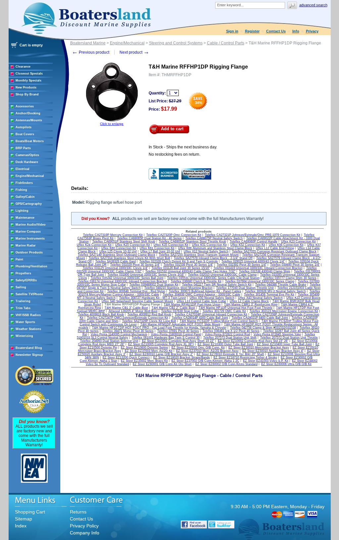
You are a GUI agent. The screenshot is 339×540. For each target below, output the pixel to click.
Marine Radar (26, 245)
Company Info (84, 532)
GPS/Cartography (29, 203)
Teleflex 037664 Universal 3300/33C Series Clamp (259, 281)
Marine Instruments (30, 238)
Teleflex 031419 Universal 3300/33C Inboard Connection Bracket (258, 268)
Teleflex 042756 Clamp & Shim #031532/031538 (263, 327)
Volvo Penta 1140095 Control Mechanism (119, 334)
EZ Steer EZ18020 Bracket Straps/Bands (181, 357)
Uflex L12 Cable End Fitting (275, 248)
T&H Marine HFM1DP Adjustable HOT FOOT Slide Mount (180, 324)
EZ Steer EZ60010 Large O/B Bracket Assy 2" (161, 354)
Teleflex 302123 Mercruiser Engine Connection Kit (284, 311)
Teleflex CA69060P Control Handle (253, 241)
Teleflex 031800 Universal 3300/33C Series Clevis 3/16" (146, 274)
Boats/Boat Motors (30, 141)
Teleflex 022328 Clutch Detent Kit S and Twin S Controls (178, 261)
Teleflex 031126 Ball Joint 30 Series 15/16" (181, 268)
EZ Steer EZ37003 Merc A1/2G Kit (148, 350)
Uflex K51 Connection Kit (209, 244)
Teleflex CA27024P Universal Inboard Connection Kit (211, 314)
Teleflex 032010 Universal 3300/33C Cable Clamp (222, 274)
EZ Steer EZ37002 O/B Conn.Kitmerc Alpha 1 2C (205, 360)
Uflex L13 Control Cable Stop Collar (201, 301)
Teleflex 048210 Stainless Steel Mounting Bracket (178, 288)
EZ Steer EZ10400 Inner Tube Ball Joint (284, 344)
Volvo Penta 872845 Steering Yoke (277, 334)
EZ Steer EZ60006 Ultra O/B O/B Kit (286, 364)
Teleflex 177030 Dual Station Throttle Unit (245, 288)
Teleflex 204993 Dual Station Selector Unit (109, 341)
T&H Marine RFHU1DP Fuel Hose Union (192, 304)
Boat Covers (25, 134)
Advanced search (313, 5)
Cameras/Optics (27, 155)
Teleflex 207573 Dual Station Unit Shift (230, 337)
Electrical (22, 169)
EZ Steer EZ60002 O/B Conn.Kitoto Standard (226, 364)
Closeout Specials (29, 73)
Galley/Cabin (25, 196)
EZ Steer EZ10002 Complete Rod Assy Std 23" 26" (253, 341)
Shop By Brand (27, 94)
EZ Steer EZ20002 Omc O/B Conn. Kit (198, 347)
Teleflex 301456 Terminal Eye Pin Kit (269, 294)
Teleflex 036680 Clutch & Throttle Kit (196, 281)
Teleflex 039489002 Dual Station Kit (153, 284)
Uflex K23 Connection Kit (298, 241)
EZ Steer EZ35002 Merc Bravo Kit (144, 360)
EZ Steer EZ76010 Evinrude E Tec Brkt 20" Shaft (230, 354)
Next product (134, 52)
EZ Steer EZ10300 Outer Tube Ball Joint (225, 344)
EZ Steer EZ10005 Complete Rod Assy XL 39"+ (161, 344)
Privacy (312, 31)
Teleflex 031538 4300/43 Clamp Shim (264, 271)
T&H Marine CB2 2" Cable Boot (173, 307)
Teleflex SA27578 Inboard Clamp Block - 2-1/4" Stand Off (213, 258)
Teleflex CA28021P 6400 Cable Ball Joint (260, 317)
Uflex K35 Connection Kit (171, 244)
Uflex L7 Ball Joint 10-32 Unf (160, 251)
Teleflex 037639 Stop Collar (180, 311)
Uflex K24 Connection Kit (94, 244)
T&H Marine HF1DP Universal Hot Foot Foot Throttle (235, 307)
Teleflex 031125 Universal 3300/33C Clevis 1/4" (115, 268)
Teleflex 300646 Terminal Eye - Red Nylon (136, 291)
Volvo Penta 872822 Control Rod (227, 334)
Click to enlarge (111, 124)
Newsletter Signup (29, 354)
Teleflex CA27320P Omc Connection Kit (173, 235)
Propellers (23, 273)
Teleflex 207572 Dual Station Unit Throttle (289, 337)
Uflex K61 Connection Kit (157, 248)
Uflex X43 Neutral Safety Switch (260, 297)
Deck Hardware (27, 162)
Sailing (21, 287)
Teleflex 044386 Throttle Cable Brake (280, 284)
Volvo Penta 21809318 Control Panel (176, 334)
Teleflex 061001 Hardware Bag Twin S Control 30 (166, 337)
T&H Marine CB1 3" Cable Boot (126, 307)
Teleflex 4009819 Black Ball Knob (101, 314)
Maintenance (25, 217)
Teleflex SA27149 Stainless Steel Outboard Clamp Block (116, 254)
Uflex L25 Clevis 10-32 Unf (118, 251)
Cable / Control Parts (225, 43)
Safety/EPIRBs (26, 280)
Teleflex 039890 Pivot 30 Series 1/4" (295, 264)
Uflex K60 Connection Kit (118, 248)
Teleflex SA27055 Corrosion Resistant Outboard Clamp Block (274, 251)
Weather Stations (28, 329)
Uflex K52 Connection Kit (247, 244)
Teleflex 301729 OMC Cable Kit (224, 311)
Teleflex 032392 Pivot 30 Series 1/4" (241, 264)
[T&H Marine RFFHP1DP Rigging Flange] (112, 121)
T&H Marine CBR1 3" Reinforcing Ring (250, 304)
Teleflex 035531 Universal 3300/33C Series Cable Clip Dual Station (213, 278)
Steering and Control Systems (176, 43)
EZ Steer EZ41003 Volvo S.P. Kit (265, 360)
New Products (26, 87)
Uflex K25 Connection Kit (132, 244)
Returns (78, 511)
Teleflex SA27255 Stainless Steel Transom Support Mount (199, 254)
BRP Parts (23, 148)
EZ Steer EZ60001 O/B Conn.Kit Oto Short (162, 364)
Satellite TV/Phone (29, 294)
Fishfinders (24, 183)
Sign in (232, 31)
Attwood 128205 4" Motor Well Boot (133, 311)
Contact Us (276, 31)
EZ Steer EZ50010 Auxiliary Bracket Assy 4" (273, 350)
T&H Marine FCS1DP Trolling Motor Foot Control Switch (219, 321)
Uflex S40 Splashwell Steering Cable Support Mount (137, 301)
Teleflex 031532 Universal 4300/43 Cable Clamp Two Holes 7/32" (190, 271)
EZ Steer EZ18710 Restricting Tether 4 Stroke (245, 357)
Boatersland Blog (29, 348)
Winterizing (24, 336)
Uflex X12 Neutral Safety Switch (206, 251)
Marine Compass (28, 231)
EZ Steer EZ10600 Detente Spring (144, 347)
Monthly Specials (28, 80)
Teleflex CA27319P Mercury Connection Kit (113, 235)
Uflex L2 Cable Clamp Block (249, 301)
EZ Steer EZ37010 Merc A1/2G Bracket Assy (207, 350)
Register (252, 31)
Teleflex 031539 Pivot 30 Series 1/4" (188, 264)
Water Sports (25, 322)
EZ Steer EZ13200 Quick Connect (126, 357)
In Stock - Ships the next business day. (183, 147)
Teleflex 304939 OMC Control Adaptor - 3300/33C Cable (201, 294)
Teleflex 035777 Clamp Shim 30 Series (289, 278)
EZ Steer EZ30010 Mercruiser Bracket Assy (258, 347)
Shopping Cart (30, 511)
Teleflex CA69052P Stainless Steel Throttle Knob (192, 241)
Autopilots (23, 127)
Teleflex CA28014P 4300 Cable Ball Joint (200, 317)
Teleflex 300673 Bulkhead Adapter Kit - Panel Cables (205, 291)
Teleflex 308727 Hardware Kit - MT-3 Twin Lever (152, 297)
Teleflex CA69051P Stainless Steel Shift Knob (123, 241)
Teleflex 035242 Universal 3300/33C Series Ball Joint (127, 278)
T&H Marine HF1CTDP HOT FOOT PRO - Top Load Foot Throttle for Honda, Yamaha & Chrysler (159, 327)
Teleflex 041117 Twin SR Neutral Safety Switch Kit (217, 284)
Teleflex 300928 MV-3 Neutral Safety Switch (275, 291)
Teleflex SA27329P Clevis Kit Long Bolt (149, 321)
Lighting (22, 210)
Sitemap (23, 518)
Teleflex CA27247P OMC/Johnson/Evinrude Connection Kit (127, 317)
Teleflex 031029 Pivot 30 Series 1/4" (135, 264)
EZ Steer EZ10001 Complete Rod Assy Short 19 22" (178, 341)
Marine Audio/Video (31, 224)
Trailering (23, 301)
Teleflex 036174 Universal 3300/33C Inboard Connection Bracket (122, 281)
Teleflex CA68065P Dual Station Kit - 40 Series (149, 238)
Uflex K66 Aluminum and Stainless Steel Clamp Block (215, 248)
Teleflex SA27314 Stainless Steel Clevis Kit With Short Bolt (129, 258)
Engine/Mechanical (30, 176)
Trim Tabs (23, 308)
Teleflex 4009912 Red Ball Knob (149, 314)
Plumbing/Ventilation (31, 266)
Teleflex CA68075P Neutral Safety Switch (214, 238)
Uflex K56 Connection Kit (286, 244)
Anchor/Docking (28, 113)
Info (295, 31)
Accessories (25, 106)
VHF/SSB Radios (28, 315)
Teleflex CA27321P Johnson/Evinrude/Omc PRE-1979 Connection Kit (252, 235)
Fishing (21, 189)
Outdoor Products (29, 252)
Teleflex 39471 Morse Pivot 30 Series (128, 331)
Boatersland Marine (88, 43)
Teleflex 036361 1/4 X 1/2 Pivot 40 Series (231, 331)
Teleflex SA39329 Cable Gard (115, 261)
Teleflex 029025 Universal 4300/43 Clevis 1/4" (253, 261)
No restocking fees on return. (174, 154)
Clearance (23, 66)
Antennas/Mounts (29, 120)
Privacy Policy (84, 525)
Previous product (90, 52)
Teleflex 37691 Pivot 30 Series (178, 331)
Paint (19, 259)
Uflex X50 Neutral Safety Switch (212, 297)
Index (20, 525)
